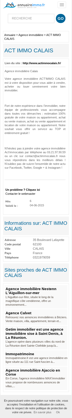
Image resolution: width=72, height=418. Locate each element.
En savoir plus (42, 412)
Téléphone (12, 257)
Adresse (10, 240)
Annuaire (9, 35)
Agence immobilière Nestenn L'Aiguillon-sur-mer (31, 291)
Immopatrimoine (20, 354)
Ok (58, 412)
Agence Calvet (18, 313)
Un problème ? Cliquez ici (22, 189)
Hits (8, 201)
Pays (8, 253)
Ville (7, 248)
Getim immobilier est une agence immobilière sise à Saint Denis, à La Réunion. (34, 333)
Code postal (13, 244)
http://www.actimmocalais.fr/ (42, 63)
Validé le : (11, 205)
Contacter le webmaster (20, 193)
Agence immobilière (30, 35)
